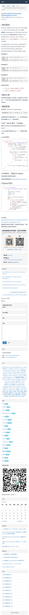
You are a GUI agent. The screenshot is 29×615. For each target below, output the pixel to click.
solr (15, 386)
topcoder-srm (7, 441)
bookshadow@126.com (11, 357)
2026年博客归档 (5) (7, 574)
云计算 (6, 391)
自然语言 (6, 396)
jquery (9, 377)
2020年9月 (19, 521)
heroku (24, 374)
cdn (21, 367)
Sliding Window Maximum (19, 179)
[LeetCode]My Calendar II (8, 566)
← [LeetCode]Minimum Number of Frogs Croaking (14, 294)
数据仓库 (11, 393)
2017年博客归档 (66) (7, 596)
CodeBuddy (11, 369)
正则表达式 (23, 393)
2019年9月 (4, 521)
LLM (26, 377)
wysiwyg (10, 389)
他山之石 (6, 445)
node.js (13, 381)
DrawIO (5, 372)
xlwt (14, 389)
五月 (13, 6)
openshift (18, 381)
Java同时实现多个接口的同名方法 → (18, 292)
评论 (4, 323)
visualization (24, 388)
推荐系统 (6, 393)
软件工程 (17, 396)
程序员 (9, 394)
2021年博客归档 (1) (6, 584)
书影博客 (16, 612)
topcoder (5, 388)
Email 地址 (5, 312)
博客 (3, 6)
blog (12, 367)
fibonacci (23, 372)
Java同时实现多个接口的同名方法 (10, 557)
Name (4, 307)
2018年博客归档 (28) (7, 593)
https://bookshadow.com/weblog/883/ (13, 259)
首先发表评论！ (16, 262)
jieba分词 (4, 377)
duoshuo (10, 372)
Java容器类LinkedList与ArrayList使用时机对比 (13, 560)
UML (13, 388)
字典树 (21, 391)
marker (13, 379)
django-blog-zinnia (8, 413)
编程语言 (18, 394)
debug (13, 370)
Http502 (15, 375)
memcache (24, 379)
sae (10, 386)
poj (19, 382)
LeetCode (3, 19)
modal (5, 381)
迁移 (21, 396)
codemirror (22, 369)
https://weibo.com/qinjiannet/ (12, 355)
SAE (5, 435)
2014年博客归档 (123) (7, 606)
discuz (19, 370)
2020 (8, 6)
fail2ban (18, 372)
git (12, 374)
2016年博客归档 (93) (7, 600)
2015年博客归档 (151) (7, 603)
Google (21, 374)
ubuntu (10, 388)
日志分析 (16, 393)
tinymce (19, 386)
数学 (4, 448)
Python (5, 432)
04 (17, 6)
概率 (19, 393)
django (23, 370)
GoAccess (16, 374)
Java (24, 375)
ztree (21, 389)
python (6, 384)
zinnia (18, 389)
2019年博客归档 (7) (7, 590)
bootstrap (17, 367)
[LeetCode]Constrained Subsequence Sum (11, 14)
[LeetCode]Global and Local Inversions (11, 281)
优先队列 (11, 391)
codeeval (16, 369)
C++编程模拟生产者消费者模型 (9, 554)
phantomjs (12, 382)
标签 (3, 363)
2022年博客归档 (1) (7, 581)
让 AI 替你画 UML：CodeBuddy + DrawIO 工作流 (14, 529)
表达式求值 (11, 396)
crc (26, 369)
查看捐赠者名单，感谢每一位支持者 (14, 249)
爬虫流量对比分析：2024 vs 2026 (10, 546)
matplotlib (18, 379)
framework (5, 374)
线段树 (13, 394)
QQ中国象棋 (13, 384)
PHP (16, 382)
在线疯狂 (7, 17)
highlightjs (5, 375)
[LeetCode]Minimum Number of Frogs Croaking (13, 284)
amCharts (5, 367)
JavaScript (6, 419)
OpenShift (6, 429)
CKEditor (4, 369)
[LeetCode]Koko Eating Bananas (10, 288)
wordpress (5, 389)
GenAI (9, 374)
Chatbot (25, 367)
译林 (5, 460)
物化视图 (5, 394)
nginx (9, 381)
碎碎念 (5, 454)
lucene (4, 379)
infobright (20, 375)
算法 (4, 457)
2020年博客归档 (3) (7, 587)
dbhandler (8, 370)
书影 (2, 2)
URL (4, 318)
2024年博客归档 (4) (7, 577)
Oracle (23, 381)
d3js (4, 370)
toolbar (23, 386)
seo (13, 386)
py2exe (23, 382)
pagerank (6, 382)
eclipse (14, 372)
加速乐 (15, 391)
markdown (8, 379)
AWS (10, 367)
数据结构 (6, 451)
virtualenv (17, 388)
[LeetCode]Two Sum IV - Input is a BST (11, 563)
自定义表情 (23, 394)
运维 (23, 396)
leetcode (10, 255)
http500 (10, 375)
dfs (16, 370)
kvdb (13, 377)
